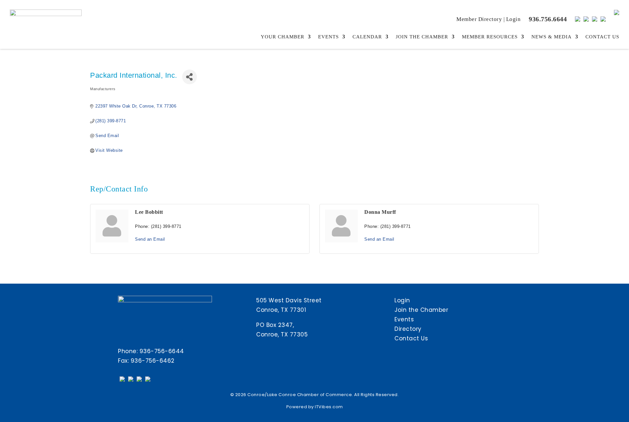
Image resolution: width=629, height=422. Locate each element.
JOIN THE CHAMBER (422, 36)
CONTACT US (602, 36)
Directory (408, 329)
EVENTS (328, 36)
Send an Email (150, 239)
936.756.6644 (548, 19)
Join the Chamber (421, 310)
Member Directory (479, 19)
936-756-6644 (162, 351)
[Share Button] (189, 77)
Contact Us (411, 338)
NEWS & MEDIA (551, 36)
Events (404, 319)
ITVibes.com (329, 407)
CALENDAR (367, 36)
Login (513, 19)
